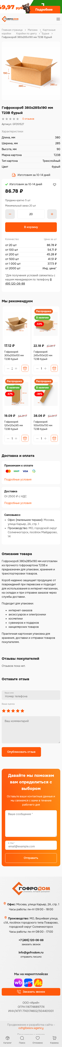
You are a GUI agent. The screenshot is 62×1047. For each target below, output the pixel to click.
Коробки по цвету (26, 33)
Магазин (33, 29)
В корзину (31, 227)
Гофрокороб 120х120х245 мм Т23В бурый (13, 425)
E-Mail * (11, 843)
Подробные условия (18, 479)
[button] (54, 184)
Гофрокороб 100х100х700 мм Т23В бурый (43, 425)
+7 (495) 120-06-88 (31, 940)
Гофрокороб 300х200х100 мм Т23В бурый (14, 355)
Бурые (45, 33)
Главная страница (12, 29)
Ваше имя (9, 693)
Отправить (31, 858)
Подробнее (44, 10)
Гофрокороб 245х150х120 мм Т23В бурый (43, 355)
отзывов (28, 118)
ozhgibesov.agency (31, 1028)
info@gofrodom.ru (31, 952)
